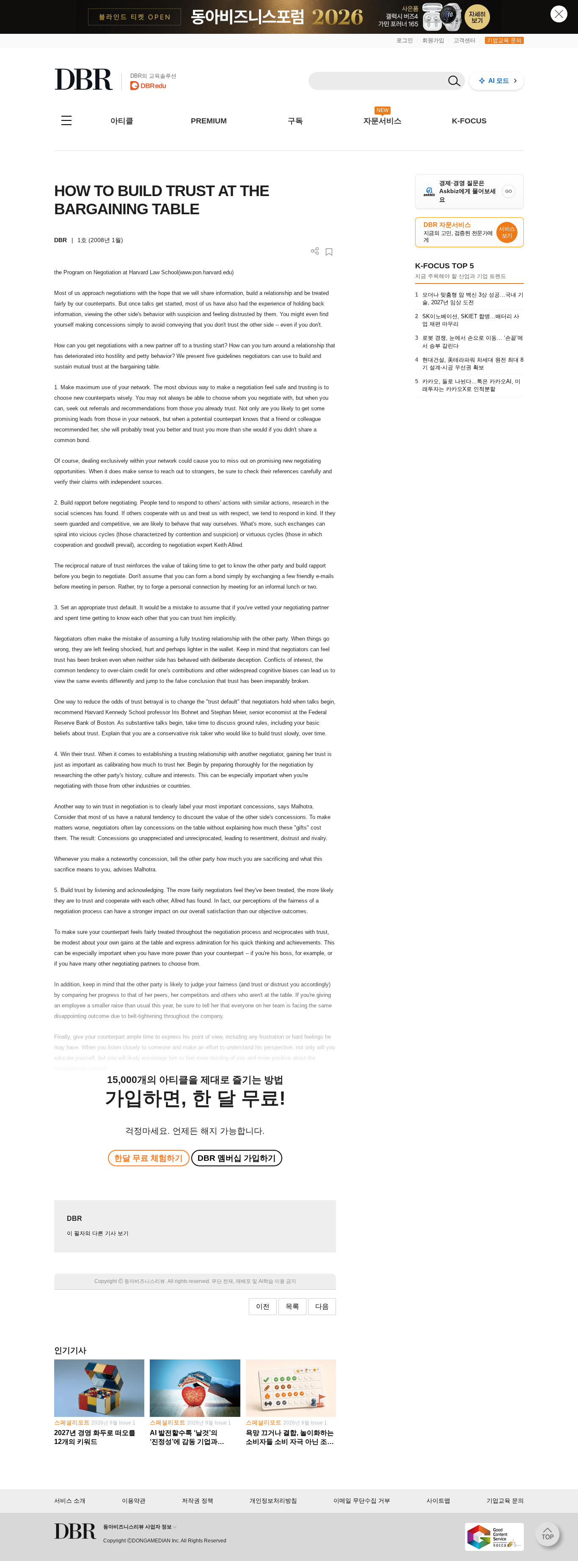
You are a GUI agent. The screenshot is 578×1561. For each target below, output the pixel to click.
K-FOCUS (469, 121)
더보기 (315, 251)
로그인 (404, 40)
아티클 (121, 121)
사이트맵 (438, 1500)
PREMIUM (209, 121)
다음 (322, 1306)
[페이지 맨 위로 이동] (550, 1537)
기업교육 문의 (504, 40)
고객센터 (465, 40)
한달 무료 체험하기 (148, 1158)
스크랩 (329, 252)
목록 (292, 1306)
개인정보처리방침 (273, 1500)
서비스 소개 (69, 1500)
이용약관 (134, 1500)
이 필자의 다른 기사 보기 (98, 1233)
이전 (263, 1306)
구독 (295, 121)
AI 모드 (498, 80)
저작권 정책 (197, 1500)
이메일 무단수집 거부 (361, 1500)
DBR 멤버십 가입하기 (237, 1158)
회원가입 (433, 40)
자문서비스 (382, 121)
